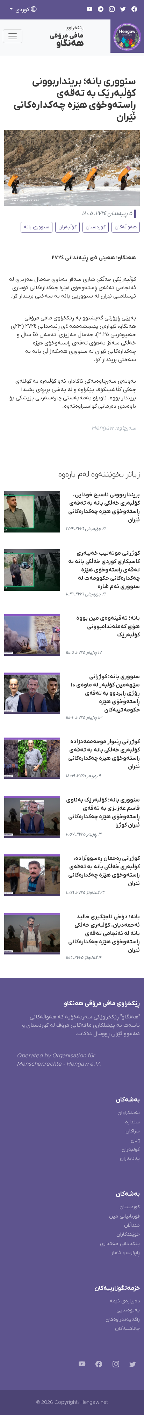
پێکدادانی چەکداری (120, 1244)
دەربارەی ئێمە (125, 1301)
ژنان (135, 1140)
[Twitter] (131, 1365)
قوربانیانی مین (124, 1216)
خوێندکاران (128, 1234)
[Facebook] (97, 1365)
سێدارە (132, 1122)
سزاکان (132, 1131)
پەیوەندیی (128, 1310)
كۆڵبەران (67, 227)
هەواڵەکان (126, 227)
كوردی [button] (22, 9)
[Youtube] (80, 1365)
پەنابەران (130, 1158)
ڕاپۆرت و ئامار (125, 1253)
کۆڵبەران (131, 1149)
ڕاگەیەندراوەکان (123, 1319)
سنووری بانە (36, 227)
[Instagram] (114, 1365)
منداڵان (132, 1225)
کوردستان (96, 227)
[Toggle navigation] (12, 36)
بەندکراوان (128, 1112)
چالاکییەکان (127, 1328)
